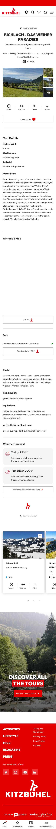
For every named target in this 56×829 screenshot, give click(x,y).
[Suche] (32, 12)
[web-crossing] (41, 815)
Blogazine (11, 749)
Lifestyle (11, 736)
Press (8, 756)
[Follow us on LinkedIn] (35, 772)
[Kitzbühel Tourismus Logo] (11, 11)
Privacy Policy (39, 736)
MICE (6, 743)
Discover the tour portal (26, 693)
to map (30, 61)
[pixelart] (15, 815)
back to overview (30, 28)
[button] (52, 12)
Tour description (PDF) (26, 351)
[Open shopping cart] (45, 12)
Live (4, 826)
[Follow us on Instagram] (16, 772)
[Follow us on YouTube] (25, 772)
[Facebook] (6, 772)
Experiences (17, 826)
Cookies (37, 745)
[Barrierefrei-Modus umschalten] (26, 12)
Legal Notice (39, 741)
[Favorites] (40, 536)
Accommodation (46, 826)
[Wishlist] (39, 12)
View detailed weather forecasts (26, 489)
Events (31, 826)
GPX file (26, 320)
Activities (11, 729)
